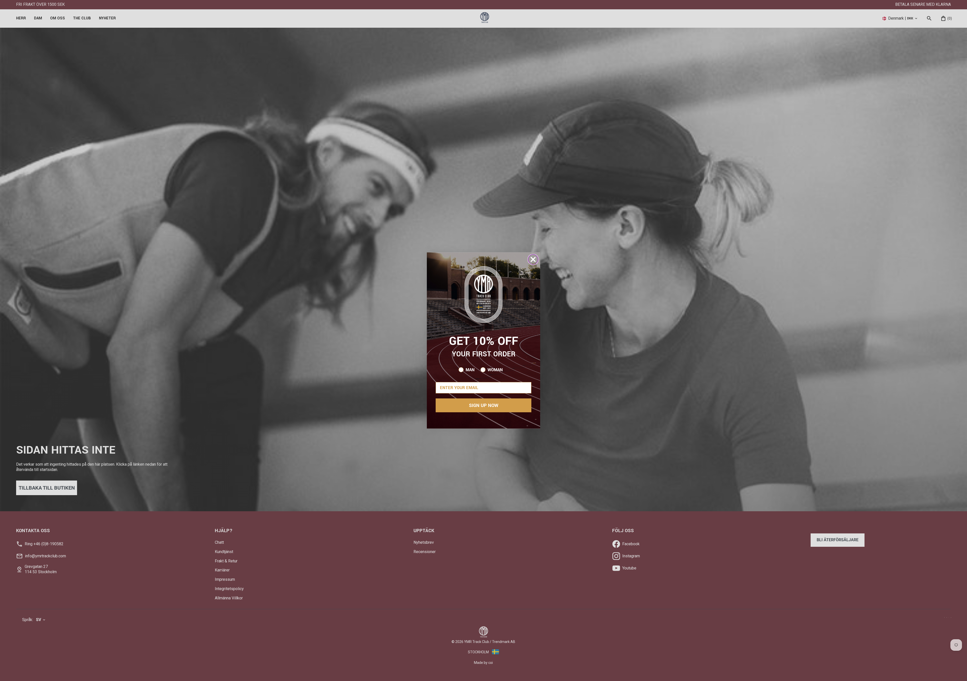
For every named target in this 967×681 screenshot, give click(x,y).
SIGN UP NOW (483, 405)
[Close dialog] (533, 259)
